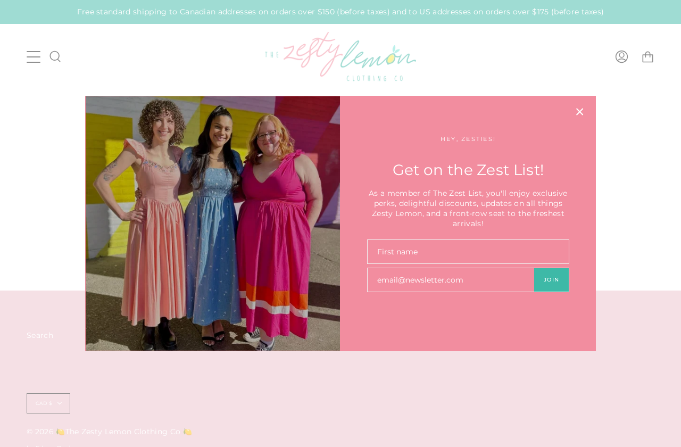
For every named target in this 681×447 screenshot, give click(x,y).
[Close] (580, 111)
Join (551, 279)
